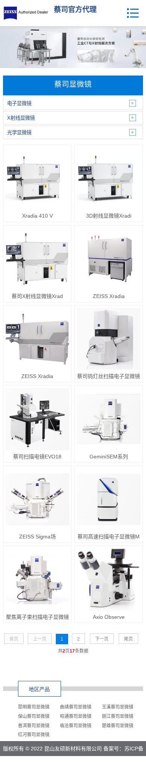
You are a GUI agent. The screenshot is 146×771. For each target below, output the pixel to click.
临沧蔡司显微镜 (75, 725)
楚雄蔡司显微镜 (117, 725)
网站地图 (91, 764)
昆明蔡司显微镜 (33, 707)
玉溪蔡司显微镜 (117, 707)
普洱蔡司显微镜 (33, 725)
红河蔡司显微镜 (33, 734)
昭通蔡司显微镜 (75, 716)
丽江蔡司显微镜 (117, 716)
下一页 (102, 639)
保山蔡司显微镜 (33, 716)
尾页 (128, 639)
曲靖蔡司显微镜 (75, 707)
